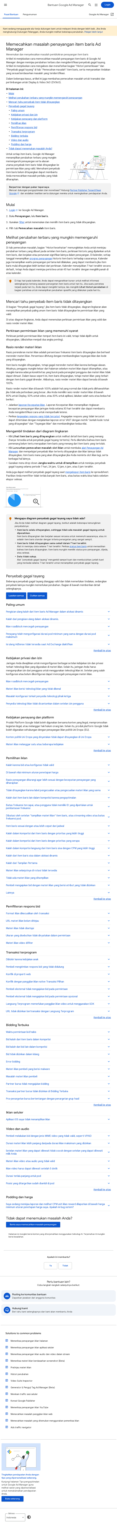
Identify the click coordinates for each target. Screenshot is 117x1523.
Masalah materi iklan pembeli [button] (21, 1076)
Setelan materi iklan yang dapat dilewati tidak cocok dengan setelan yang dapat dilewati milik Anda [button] (54, 1152)
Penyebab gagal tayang (21, 106)
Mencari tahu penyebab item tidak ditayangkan (34, 102)
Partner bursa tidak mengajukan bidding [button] (27, 1083)
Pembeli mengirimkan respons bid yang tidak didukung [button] (35, 966)
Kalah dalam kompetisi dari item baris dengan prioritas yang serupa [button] (43, 840)
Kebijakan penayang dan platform (29, 119)
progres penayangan (41, 258)
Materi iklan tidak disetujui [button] (20, 928)
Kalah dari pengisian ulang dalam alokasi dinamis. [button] (32, 619)
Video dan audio (19, 140)
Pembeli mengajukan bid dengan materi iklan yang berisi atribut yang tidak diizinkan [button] (50, 885)
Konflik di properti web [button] (18, 974)
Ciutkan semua (37, 595)
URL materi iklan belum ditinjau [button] (22, 920)
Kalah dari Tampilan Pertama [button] (21, 863)
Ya (50, 1265)
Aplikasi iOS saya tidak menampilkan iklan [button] (28, 1119)
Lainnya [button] (10, 892)
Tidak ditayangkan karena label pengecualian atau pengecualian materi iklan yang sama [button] (53, 790)
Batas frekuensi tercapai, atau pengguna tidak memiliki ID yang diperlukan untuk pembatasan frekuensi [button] (49, 807)
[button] (5, 4)
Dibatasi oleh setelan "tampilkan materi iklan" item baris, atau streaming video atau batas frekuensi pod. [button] (55, 817)
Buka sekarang (12, 1498)
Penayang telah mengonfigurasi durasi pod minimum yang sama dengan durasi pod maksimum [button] (51, 635)
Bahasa (11, 1513)
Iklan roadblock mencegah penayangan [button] (27, 626)
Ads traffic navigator (21, 1427)
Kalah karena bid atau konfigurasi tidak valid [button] (30, 765)
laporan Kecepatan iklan (32, 405)
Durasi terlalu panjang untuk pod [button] (24, 1176)
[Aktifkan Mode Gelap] (29, 1517)
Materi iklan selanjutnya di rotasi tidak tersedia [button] (31, 870)
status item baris (77, 546)
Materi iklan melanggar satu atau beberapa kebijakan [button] (35, 744)
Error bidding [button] (13, 1061)
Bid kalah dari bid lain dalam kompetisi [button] (26, 1046)
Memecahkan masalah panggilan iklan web (32, 1414)
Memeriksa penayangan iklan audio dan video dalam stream (40, 1354)
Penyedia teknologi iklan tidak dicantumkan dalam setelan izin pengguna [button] (45, 703)
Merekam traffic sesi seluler (24, 1394)
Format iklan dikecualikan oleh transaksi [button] (27, 913)
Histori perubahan (19, 1374)
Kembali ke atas (102, 650)
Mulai (11, 93)
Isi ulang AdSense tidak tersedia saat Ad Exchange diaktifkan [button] (39, 644)
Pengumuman (30, 14)
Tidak (65, 1265)
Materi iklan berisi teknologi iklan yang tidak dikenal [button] (33, 688)
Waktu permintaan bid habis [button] (21, 1032)
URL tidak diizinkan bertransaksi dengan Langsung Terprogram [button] (40, 1011)
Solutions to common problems (23, 1333)
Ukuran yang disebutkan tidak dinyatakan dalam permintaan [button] (38, 935)
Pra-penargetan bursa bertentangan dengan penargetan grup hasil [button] (42, 1098)
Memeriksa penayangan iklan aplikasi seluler (32, 1347)
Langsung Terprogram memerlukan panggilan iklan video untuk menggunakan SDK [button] (50, 1003)
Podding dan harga (21, 144)
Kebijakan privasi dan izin (24, 114)
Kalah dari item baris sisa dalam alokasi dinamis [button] (32, 855)
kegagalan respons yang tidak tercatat (38, 416)
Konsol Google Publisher (23, 1400)
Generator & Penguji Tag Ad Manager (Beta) (33, 1387)
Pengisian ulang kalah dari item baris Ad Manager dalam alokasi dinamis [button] (44, 611)
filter (22, 222)
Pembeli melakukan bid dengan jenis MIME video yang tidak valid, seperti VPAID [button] (49, 1135)
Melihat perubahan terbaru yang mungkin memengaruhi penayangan (45, 97)
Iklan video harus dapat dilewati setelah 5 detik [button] (31, 1168)
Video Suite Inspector (21, 1380)
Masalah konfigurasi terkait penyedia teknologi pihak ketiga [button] (38, 696)
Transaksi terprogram (23, 131)
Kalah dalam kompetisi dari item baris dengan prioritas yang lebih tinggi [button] (45, 833)
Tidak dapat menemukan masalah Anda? (30, 148)
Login (12, 210)
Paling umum (18, 110)
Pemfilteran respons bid (24, 127)
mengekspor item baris (77, 472)
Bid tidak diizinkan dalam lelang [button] (22, 1054)
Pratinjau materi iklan (21, 1367)
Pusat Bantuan (11, 14)
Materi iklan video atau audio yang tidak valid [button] (30, 1161)
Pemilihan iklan (18, 123)
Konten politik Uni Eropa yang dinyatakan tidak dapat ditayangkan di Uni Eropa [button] (48, 737)
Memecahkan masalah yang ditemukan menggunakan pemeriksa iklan (45, 1420)
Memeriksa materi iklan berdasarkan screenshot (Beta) (38, 1361)
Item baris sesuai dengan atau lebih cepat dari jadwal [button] (35, 826)
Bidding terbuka (19, 135)
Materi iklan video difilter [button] (19, 943)
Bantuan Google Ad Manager (66, 5)
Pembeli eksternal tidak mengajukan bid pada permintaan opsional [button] (42, 996)
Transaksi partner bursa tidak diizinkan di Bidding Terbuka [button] (37, 1091)
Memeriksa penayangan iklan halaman (29, 1341)
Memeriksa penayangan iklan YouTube (29, 1407)
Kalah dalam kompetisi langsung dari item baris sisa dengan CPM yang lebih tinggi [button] (50, 848)
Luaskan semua (16, 595)
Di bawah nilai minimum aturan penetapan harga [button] (32, 772)
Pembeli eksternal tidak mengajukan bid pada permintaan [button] (37, 989)
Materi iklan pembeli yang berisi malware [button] (28, 1069)
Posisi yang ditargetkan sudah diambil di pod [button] (30, 1183)
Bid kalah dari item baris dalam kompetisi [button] (28, 1039)
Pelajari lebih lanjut (93, 32)
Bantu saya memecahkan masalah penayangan (33, 1224)
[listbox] (15, 1517)
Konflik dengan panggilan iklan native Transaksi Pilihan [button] (35, 981)
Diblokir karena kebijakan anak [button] (22, 959)
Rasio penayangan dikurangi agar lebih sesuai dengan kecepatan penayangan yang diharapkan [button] (51, 781)
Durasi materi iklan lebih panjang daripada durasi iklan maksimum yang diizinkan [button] (48, 1143)
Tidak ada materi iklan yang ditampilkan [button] (27, 877)
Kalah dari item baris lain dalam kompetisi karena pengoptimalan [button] (41, 797)
